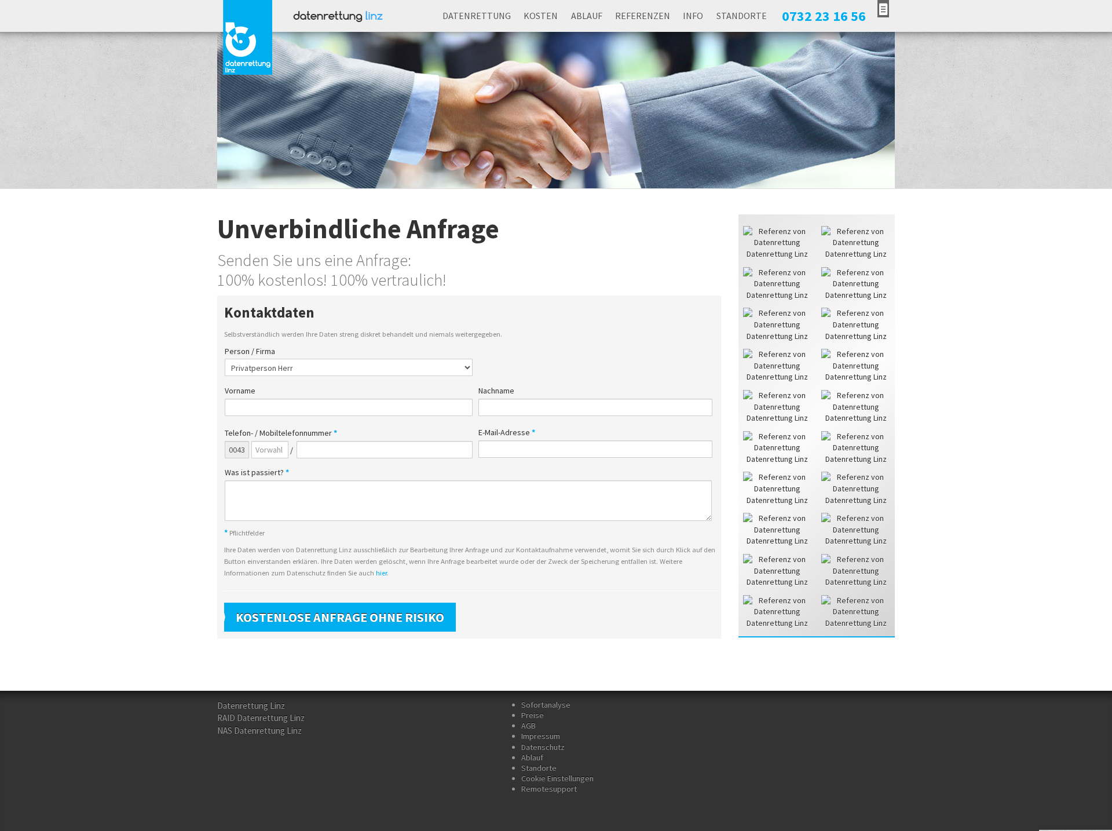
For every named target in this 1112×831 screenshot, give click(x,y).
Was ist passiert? (257, 473)
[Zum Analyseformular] (883, 8)
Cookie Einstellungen (557, 778)
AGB (528, 725)
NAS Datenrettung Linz (259, 730)
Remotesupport (549, 788)
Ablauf (586, 15)
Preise (532, 715)
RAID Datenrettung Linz (261, 717)
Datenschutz (543, 747)
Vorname (240, 391)
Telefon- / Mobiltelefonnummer (281, 433)
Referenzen (642, 15)
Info (693, 15)
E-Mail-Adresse (506, 433)
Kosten (541, 15)
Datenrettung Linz (251, 705)
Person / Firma (250, 351)
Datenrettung (476, 15)
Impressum (540, 736)
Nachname (496, 391)
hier (381, 572)
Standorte (741, 15)
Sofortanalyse (545, 704)
